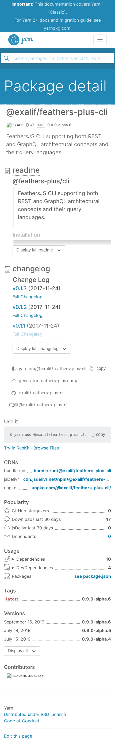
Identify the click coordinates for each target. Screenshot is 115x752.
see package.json (92, 576)
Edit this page (18, 736)
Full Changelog (28, 296)
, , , (32, 568)
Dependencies (30, 559)
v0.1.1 (19, 326)
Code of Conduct (21, 720)
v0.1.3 (20, 288)
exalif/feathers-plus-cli (41, 392)
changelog (31, 268)
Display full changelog (37, 348)
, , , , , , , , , (28, 559)
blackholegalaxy (28, 676)
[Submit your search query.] (6, 58)
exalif (18, 125)
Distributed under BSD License (35, 714)
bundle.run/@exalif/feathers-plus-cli (72, 470)
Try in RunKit (17, 448)
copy (101, 368)
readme (26, 170)
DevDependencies (34, 567)
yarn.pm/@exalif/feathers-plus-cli (52, 368)
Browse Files (46, 448)
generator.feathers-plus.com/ (48, 380)
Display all (18, 651)
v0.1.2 (20, 307)
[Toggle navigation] (100, 39)
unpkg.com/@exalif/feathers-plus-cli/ (71, 487)
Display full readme (34, 250)
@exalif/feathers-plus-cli (43, 404)
